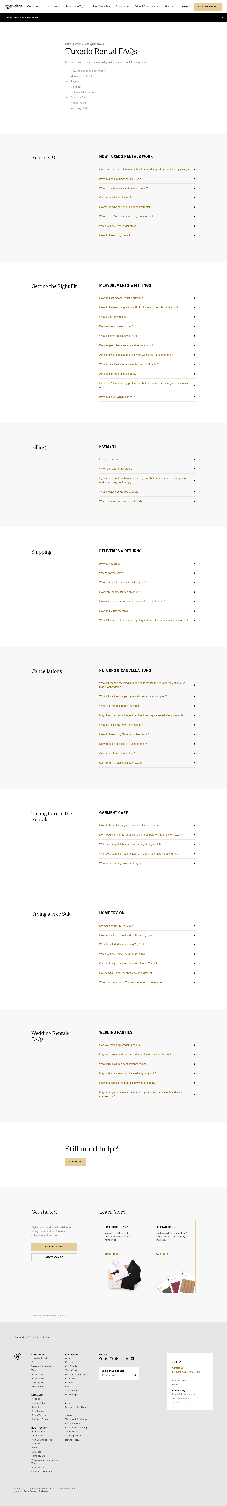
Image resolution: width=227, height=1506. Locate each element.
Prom (34, 1447)
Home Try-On (38, 1456)
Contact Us (177, 1368)
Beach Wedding (39, 1415)
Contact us (75, 1161)
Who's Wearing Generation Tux (44, 1462)
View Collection (54, 1246)
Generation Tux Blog (75, 1407)
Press (68, 1386)
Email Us (176, 1384)
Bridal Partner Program (76, 1374)
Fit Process (37, 1435)
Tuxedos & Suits (39, 1358)
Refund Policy (72, 1440)
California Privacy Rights (77, 1427)
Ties (33, 1370)
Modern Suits (38, 1386)
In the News (71, 1378)
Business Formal (39, 1419)
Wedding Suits (38, 1382)
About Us (70, 1358)
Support (39, 1337)
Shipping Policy (73, 1435)
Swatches (36, 1452)
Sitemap (17, 1494)
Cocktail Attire (38, 1403)
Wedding (35, 1399)
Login (185, 6)
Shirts (34, 1362)
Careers (69, 1362)
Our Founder (71, 1366)
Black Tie (36, 1407)
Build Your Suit (38, 1467)
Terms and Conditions (76, 1419)
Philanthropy (71, 1394)
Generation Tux (23, 1337)
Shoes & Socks (39, 1378)
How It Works (38, 1431)
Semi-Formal (37, 1411)
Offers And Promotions (42, 1471)
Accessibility (71, 1431)
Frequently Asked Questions (186, 1372)
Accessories (37, 1374)
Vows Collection (73, 1370)
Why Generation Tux (41, 1440)
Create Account (54, 1257)
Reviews (69, 1382)
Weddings (36, 1444)
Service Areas (72, 1390)
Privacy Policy (72, 1423)
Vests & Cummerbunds (42, 1366)
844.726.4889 (179, 1380)
